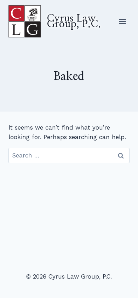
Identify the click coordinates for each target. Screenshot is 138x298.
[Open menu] (122, 21)
